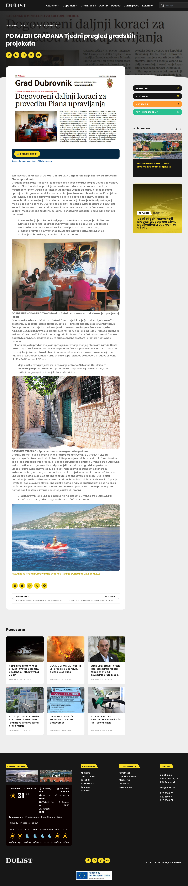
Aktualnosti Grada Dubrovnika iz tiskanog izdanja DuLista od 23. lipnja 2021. (56, 573)
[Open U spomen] (76, 5)
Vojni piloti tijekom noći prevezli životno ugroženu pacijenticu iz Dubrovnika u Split (24, 670)
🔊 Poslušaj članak (27, 153)
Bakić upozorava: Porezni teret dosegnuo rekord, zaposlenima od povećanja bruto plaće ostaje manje (105, 672)
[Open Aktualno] (58, 5)
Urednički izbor (50, 25)
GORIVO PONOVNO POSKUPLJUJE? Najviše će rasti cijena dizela (105, 719)
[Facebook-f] (88, 860)
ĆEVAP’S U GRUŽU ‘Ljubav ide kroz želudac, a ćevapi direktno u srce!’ (157, 166)
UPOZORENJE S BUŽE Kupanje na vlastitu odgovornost (61, 719)
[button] (9, 55)
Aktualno (37, 25)
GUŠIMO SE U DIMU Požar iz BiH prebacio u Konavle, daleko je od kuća (65, 669)
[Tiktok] (101, 860)
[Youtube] (107, 860)
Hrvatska (13, 730)
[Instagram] (94, 860)
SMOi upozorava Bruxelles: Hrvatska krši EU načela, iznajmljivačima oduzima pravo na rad (24, 721)
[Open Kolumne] (154, 5)
